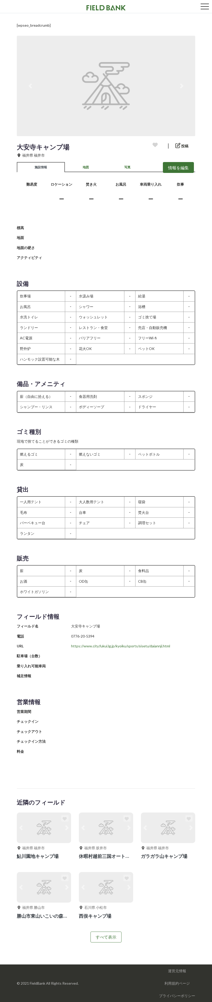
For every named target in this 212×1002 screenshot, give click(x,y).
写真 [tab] (127, 167)
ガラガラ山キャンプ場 (164, 856)
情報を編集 (178, 167)
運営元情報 (177, 971)
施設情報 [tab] (41, 167)
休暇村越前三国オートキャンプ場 (114, 856)
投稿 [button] (184, 146)
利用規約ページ (177, 983)
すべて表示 (106, 936)
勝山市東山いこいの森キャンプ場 (52, 916)
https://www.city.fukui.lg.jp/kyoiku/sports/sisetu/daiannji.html (120, 646)
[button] (30, 86)
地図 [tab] (86, 167)
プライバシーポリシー (177, 995)
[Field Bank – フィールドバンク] (106, 7)
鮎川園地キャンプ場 (38, 856)
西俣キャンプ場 (95, 916)
